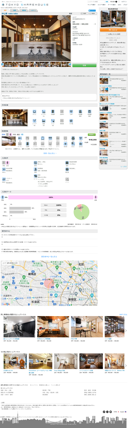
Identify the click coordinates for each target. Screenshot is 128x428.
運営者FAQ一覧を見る (49, 257)
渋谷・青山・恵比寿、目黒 (50, 392)
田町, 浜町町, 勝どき (90, 394)
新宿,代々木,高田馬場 (7, 392)
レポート (33, 10)
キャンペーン (34, 385)
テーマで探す (112, 4)
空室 (84, 65)
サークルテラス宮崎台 (106, 86)
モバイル (31, 417)
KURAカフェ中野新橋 (106, 113)
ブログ (125, 4)
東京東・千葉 (46, 390)
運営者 (24, 10)
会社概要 (2, 417)
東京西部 (45, 394)
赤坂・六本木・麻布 (7, 394)
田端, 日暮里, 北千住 (90, 392)
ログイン (124, 1)
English (122, 411)
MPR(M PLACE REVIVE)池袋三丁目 (110, 95)
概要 (5, 10)
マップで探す (91, 4)
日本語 (115, 411)
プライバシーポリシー (17, 417)
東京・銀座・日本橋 (90, 390)
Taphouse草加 (104, 139)
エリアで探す (102, 4)
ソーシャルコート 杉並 (86, 370)
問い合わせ (113, 30)
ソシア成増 (103, 121)
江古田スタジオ (8, 370)
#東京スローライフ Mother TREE (115, 370)
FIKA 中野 (102, 130)
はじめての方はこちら (66, 417)
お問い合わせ (38, 417)
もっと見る (124, 166)
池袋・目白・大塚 (6, 390)
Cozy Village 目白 (59, 370)
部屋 (14, 10)
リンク (26, 417)
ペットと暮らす (55, 385)
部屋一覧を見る (49, 153)
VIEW (93, 13)
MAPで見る (123, 314)
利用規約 (8, 417)
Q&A (119, 4)
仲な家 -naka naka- (105, 77)
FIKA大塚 (102, 148)
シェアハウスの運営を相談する (51, 417)
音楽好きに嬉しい (44, 385)
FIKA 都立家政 (104, 157)
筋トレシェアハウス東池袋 (107, 104)
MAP (84, 13)
